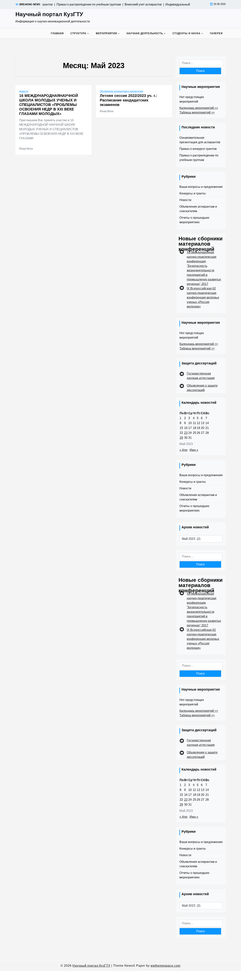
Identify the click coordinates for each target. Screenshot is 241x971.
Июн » (194, 450)
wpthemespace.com (165, 965)
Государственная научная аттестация (201, 376)
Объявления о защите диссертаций (202, 388)
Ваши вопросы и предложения (201, 186)
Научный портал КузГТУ (49, 14)
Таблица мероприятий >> (197, 112)
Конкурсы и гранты (192, 193)
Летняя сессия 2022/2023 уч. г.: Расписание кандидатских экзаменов (128, 100)
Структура (78, 33)
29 (181, 437)
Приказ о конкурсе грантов (198, 148)
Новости (23, 91)
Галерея (216, 33)
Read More (26, 148)
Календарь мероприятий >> (198, 108)
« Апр (183, 450)
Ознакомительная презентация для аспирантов (199, 140)
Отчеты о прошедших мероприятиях (194, 220)
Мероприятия (106, 33)
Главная (57, 33)
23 (186, 432)
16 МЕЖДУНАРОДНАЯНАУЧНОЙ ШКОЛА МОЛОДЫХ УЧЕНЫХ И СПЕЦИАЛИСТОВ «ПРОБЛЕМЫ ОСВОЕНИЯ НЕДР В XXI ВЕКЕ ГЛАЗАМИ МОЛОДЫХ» (48, 105)
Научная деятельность (145, 33)
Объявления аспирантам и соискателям (121, 91)
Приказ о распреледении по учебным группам (198, 157)
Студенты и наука (186, 33)
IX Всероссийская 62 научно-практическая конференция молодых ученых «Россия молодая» (203, 297)
